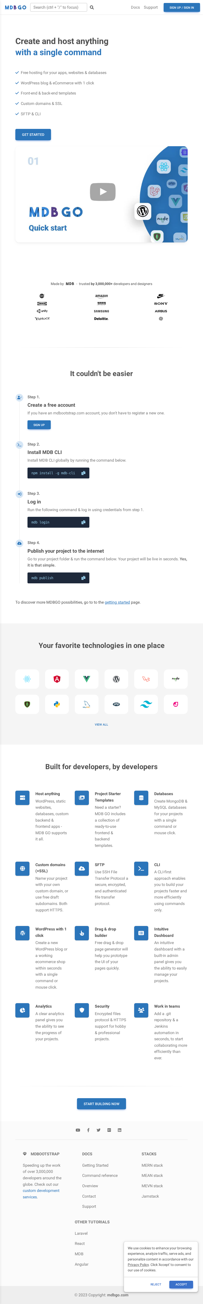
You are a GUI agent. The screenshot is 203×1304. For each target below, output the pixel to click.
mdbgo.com (117, 1295)
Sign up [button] (39, 425)
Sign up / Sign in (182, 7)
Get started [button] (33, 135)
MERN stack (152, 1165)
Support (151, 7)
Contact (89, 1196)
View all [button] (101, 724)
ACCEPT (181, 1284)
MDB (79, 1254)
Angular (81, 1264)
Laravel (81, 1233)
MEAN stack (152, 1175)
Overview (90, 1186)
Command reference (100, 1175)
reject (156, 1284)
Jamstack (150, 1196)
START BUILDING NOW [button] (101, 1104)
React (80, 1243)
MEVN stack (152, 1186)
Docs (135, 7)
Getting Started (95, 1165)
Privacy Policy (138, 1265)
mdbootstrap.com (68, 413)
